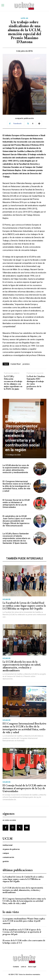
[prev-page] (37, 403)
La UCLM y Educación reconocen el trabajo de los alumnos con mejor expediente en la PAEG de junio (13, 382)
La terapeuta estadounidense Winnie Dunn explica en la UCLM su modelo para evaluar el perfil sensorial (24, 921)
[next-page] (42, 403)
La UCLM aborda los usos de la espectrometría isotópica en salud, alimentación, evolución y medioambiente (16, 469)
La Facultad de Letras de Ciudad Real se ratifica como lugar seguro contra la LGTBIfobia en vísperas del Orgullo (24, 605)
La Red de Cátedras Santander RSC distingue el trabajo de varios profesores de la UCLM (36, 382)
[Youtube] (27, 828)
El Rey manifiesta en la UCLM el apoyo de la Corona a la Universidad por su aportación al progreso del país (22, 932)
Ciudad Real (15, 364)
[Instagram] (12, 828)
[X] (19, 828)
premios (26, 364)
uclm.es (24, 18)
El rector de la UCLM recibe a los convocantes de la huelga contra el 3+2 (24, 941)
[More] (39, 123)
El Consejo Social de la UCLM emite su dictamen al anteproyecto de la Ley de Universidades (16, 503)
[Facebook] (5, 828)
